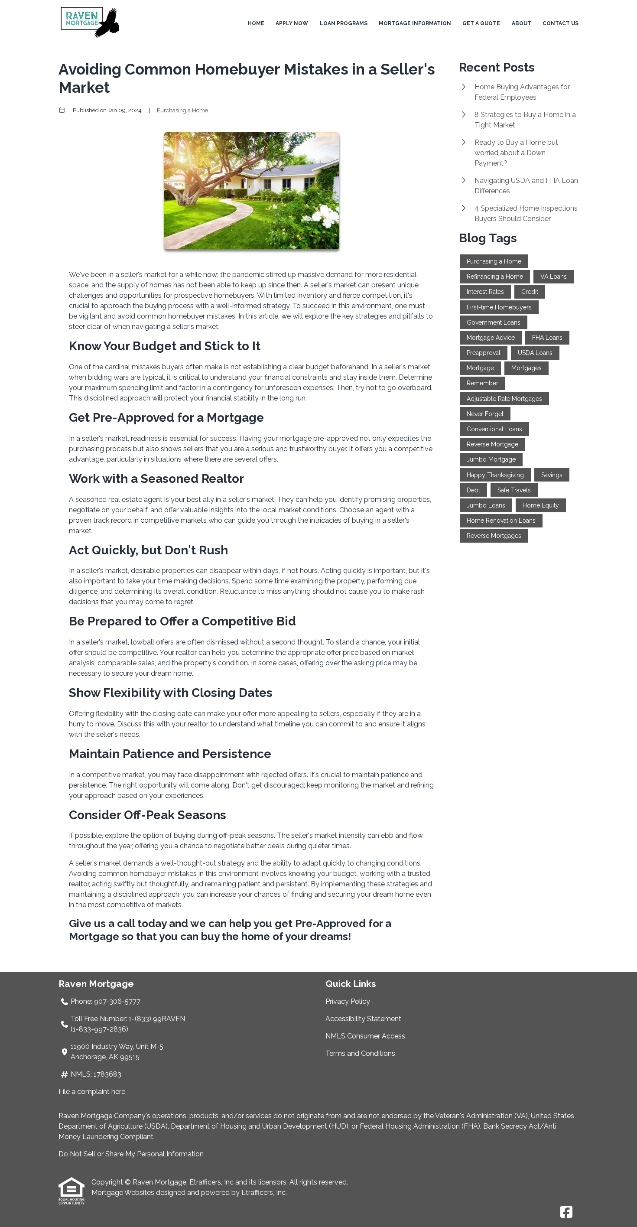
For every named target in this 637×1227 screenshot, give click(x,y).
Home (256, 23)
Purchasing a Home (182, 110)
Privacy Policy (347, 1001)
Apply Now (292, 23)
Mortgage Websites (123, 1192)
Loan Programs (343, 23)
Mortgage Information (415, 23)
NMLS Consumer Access (365, 1036)
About (521, 23)
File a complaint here (91, 1091)
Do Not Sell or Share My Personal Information (131, 1154)
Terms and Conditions (360, 1053)
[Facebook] (566, 1212)
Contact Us (560, 23)
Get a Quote (481, 23)
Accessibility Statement (363, 1019)
